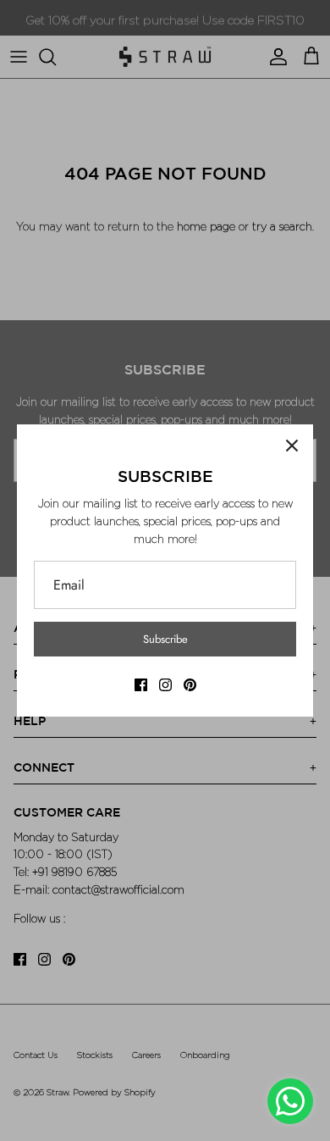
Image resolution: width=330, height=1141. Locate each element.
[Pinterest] (190, 685)
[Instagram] (165, 685)
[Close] (292, 445)
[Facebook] (141, 685)
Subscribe (165, 639)
